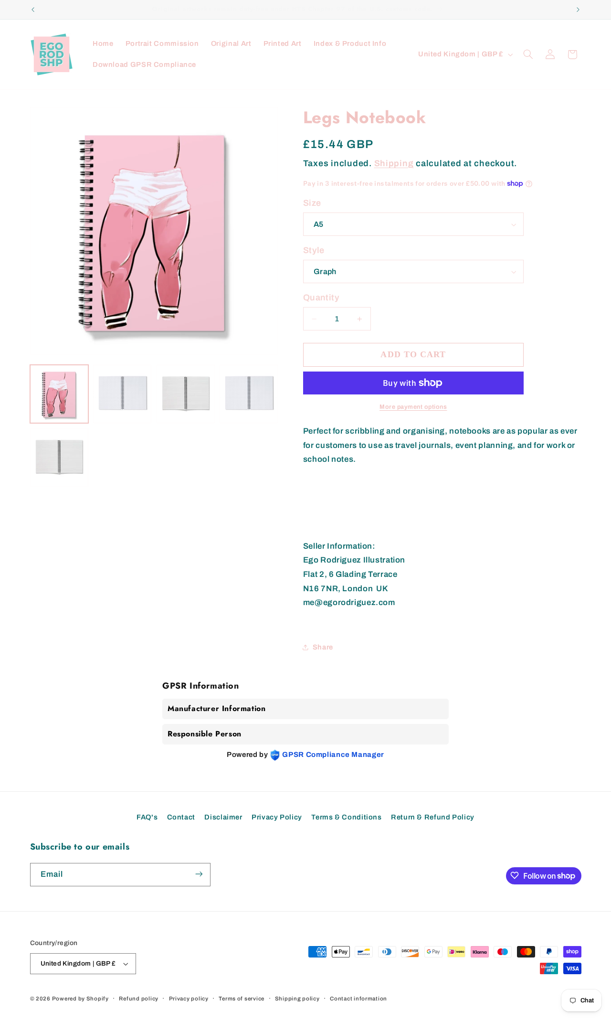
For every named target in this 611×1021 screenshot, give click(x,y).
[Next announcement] (578, 9)
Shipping (394, 163)
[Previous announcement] (32, 9)
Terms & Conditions (346, 817)
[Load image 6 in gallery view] (249, 394)
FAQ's (147, 817)
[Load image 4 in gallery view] (186, 394)
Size (312, 203)
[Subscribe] (199, 874)
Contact (181, 817)
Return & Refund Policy (432, 817)
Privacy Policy (277, 817)
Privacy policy (189, 998)
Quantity (321, 297)
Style (314, 250)
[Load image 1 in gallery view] (59, 394)
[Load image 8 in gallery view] (59, 457)
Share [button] (323, 647)
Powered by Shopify (80, 998)
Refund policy (138, 998)
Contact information (358, 998)
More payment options (413, 407)
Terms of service (241, 998)
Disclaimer (223, 817)
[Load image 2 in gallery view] (122, 394)
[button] (528, 54)
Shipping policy (297, 998)
